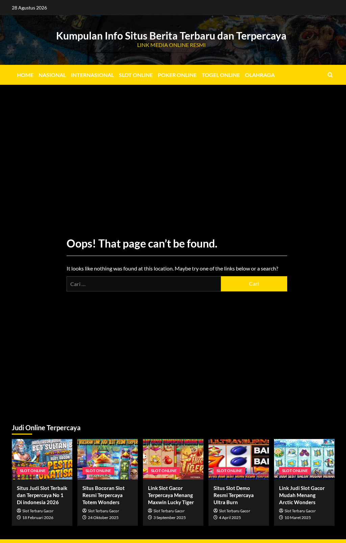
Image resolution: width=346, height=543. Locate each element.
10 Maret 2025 (298, 517)
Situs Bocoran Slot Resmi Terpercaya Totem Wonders (103, 495)
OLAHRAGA (260, 75)
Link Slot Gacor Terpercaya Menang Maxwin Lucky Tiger (171, 495)
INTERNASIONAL (92, 75)
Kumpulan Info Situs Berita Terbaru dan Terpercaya (171, 35)
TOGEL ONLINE (221, 75)
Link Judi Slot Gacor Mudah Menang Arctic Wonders (302, 495)
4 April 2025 (230, 517)
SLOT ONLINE (136, 75)
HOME (25, 75)
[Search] (330, 75)
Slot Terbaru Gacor (37, 511)
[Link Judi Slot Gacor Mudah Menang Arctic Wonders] (304, 459)
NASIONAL (52, 75)
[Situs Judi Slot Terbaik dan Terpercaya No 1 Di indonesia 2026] (42, 459)
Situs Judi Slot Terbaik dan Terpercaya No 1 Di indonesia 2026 (42, 495)
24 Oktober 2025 (103, 517)
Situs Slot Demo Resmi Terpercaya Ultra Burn (234, 495)
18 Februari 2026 (37, 517)
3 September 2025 (169, 517)
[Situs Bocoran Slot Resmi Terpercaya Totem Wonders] (107, 459)
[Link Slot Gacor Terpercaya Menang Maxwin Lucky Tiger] (173, 459)
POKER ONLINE (177, 75)
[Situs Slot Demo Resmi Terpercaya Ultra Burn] (238, 459)
